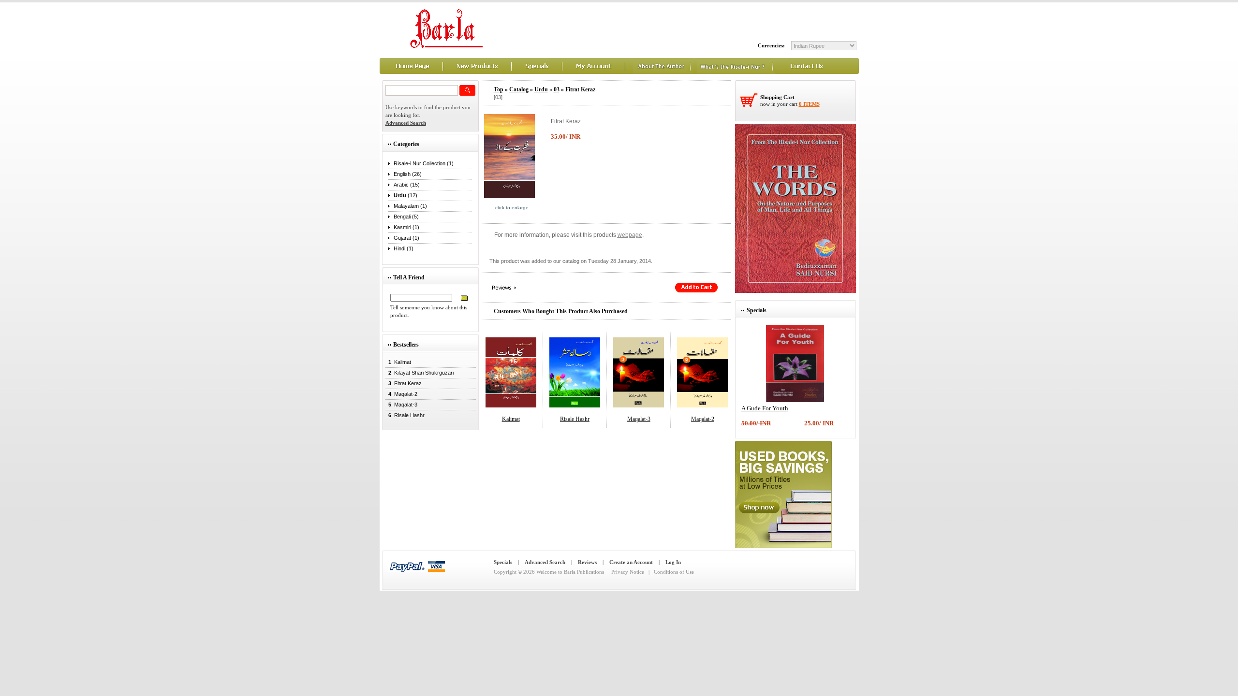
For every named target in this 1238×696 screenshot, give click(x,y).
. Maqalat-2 (401, 394)
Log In (673, 562)
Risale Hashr (575, 419)
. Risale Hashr (405, 415)
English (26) (408, 174)
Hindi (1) (403, 248)
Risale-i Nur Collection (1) (424, 163)
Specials (503, 562)
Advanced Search (545, 562)
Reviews (587, 562)
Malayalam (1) (410, 206)
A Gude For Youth (764, 408)
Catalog (519, 89)
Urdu (541, 89)
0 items (809, 104)
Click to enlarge (512, 207)
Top (498, 89)
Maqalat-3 (638, 419)
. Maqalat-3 (401, 404)
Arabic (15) (407, 185)
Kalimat (511, 419)
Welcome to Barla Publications (570, 572)
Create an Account (631, 562)
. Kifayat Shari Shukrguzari (419, 373)
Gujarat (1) (406, 238)
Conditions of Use (674, 572)
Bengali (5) (406, 216)
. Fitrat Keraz (403, 383)
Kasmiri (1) (406, 227)
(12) (405, 195)
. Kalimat (398, 362)
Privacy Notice (627, 572)
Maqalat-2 (702, 419)
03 (557, 89)
